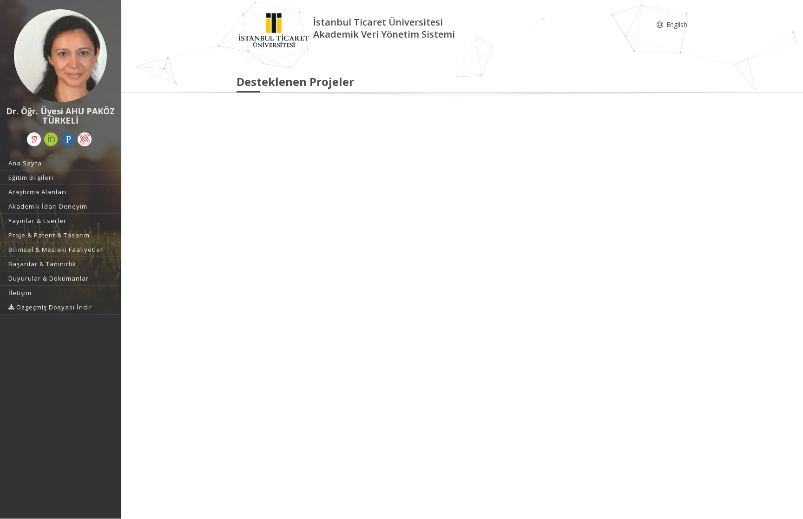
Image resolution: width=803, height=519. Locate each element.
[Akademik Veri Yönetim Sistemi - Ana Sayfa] (275, 29)
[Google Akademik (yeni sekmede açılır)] (34, 139)
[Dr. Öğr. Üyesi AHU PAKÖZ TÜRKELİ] (60, 55)
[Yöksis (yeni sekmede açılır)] (85, 139)
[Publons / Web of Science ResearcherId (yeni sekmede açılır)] (68, 139)
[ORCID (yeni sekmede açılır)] (51, 139)
